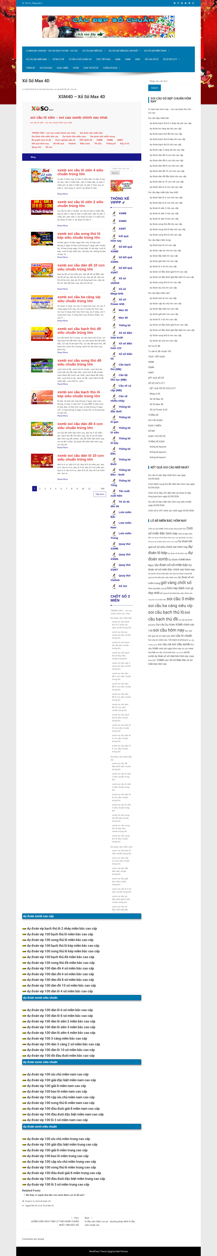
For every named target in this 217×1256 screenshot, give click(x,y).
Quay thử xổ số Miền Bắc (157, 600)
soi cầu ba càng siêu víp (170, 605)
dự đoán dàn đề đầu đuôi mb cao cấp (168, 176)
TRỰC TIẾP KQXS (103, 59)
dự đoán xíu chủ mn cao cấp (163, 340)
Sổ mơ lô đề (58, 59)
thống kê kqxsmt (158, 457)
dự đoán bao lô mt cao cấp (163, 245)
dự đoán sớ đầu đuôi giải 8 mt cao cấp (168, 271)
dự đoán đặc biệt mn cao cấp (164, 309)
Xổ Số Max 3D (156, 399)
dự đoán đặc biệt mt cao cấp (164, 256)
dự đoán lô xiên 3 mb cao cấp (164, 213)
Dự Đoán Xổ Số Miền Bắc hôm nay (165, 538)
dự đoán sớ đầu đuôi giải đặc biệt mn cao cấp (172, 330)
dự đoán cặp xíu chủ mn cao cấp (165, 303)
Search (154, 88)
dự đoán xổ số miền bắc (171, 565)
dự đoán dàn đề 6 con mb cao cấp (166, 160)
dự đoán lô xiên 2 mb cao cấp (164, 208)
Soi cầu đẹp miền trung (155, 50)
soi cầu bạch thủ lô (166, 612)
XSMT (137, 59)
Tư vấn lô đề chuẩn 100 (80, 59)
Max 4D (34, 1206)
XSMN (127, 59)
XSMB (117, 59)
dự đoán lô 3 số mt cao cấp (163, 266)
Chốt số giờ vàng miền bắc (175, 529)
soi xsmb (179, 653)
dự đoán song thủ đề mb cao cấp (166, 224)
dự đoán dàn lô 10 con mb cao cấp (167, 181)
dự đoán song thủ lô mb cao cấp (165, 234)
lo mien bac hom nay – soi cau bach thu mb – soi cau (52, 50)
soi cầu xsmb (181, 644)
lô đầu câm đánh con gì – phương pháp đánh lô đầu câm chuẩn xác (110, 1221)
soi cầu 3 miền (180, 598)
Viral (110, 1251)
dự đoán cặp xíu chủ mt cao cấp (165, 250)
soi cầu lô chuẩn (181, 635)
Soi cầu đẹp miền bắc (92, 50)
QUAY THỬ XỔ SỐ (91, 68)
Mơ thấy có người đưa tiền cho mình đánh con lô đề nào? (55, 1195)
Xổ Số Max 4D (48, 1206)
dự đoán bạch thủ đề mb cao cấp (166, 134)
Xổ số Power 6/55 (158, 409)
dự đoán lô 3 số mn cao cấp (163, 319)
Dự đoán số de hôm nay (177, 553)
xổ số (40, 1206)
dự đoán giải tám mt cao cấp (164, 261)
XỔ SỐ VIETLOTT (170, 59)
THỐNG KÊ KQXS (110, 68)
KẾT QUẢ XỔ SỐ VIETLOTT (163, 388)
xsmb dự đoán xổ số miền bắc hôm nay (168, 656)
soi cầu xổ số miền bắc (166, 652)
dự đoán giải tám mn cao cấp (164, 314)
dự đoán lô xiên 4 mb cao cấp (164, 218)
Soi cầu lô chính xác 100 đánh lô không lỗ (168, 640)
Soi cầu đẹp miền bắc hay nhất (123, 50)
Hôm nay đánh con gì (157, 588)
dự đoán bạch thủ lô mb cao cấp (165, 144)
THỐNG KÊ (30, 68)
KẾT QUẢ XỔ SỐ (151, 59)
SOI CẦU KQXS (46, 68)
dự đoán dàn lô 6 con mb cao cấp (166, 197)
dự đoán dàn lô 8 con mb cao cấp (166, 203)
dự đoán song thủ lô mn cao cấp (165, 335)
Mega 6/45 (155, 393)
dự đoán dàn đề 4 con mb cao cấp (166, 155)
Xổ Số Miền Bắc (178, 660)
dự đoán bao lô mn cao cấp (163, 298)
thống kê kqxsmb (158, 446)
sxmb (187, 652)
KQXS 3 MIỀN (62, 68)
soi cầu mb (164, 644)
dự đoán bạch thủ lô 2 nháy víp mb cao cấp (170, 123)
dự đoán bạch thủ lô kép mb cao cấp (167, 139)
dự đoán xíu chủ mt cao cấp (163, 287)
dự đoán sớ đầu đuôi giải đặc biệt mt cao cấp (172, 277)
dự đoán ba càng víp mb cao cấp (165, 128)
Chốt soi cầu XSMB (155, 529)
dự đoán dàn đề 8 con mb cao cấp (166, 165)
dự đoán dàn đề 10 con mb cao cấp (167, 171)
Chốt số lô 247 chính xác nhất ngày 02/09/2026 (171, 510)
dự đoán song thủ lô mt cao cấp (165, 282)
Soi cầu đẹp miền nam (36, 59)
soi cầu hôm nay (168, 630)
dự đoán (182, 537)
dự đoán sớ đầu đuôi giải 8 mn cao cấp (169, 324)
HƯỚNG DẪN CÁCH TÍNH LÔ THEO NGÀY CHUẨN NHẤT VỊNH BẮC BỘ (55, 1221)
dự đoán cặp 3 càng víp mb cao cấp (167, 150)
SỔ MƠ (76, 68)
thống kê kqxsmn (158, 452)
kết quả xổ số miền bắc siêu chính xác (176, 593)
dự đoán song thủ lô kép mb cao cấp (167, 229)
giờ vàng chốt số (176, 582)
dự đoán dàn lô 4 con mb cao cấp (166, 187)
